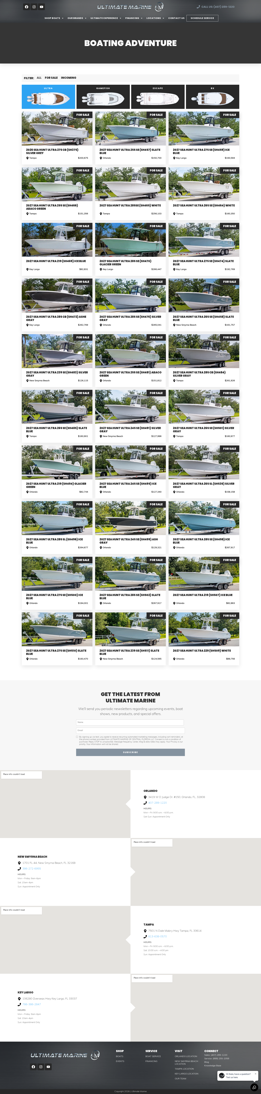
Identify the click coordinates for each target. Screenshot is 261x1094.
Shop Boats (52, 18)
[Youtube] (41, 6)
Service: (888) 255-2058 (216, 1059)
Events (120, 1061)
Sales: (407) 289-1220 (215, 1055)
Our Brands (75, 18)
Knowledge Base (212, 1066)
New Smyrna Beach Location (186, 1062)
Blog (206, 1062)
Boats (119, 1056)
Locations (154, 18)
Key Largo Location (186, 1074)
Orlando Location (186, 1056)
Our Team (180, 1079)
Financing (132, 18)
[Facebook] (26, 6)
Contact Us (176, 18)
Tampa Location (184, 1069)
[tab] (48, 97)
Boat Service (153, 1056)
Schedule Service (202, 18)
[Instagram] (34, 6)
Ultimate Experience (104, 18)
